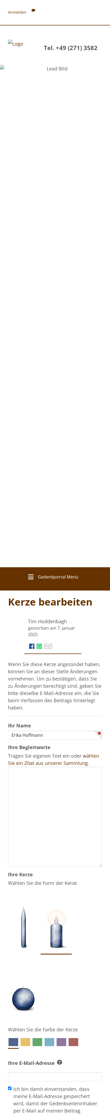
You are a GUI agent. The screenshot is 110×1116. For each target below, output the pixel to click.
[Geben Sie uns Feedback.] (33, 12)
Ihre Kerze (20, 874)
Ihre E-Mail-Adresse (31, 1063)
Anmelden (17, 12)
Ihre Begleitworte (29, 747)
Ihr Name (19, 725)
